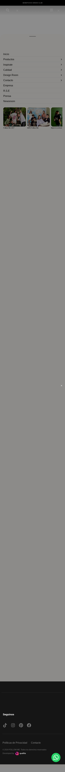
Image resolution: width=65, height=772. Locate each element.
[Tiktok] (5, 725)
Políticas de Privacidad (15, 742)
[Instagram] (13, 725)
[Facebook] (29, 725)
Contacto (36, 742)
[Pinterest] (21, 725)
